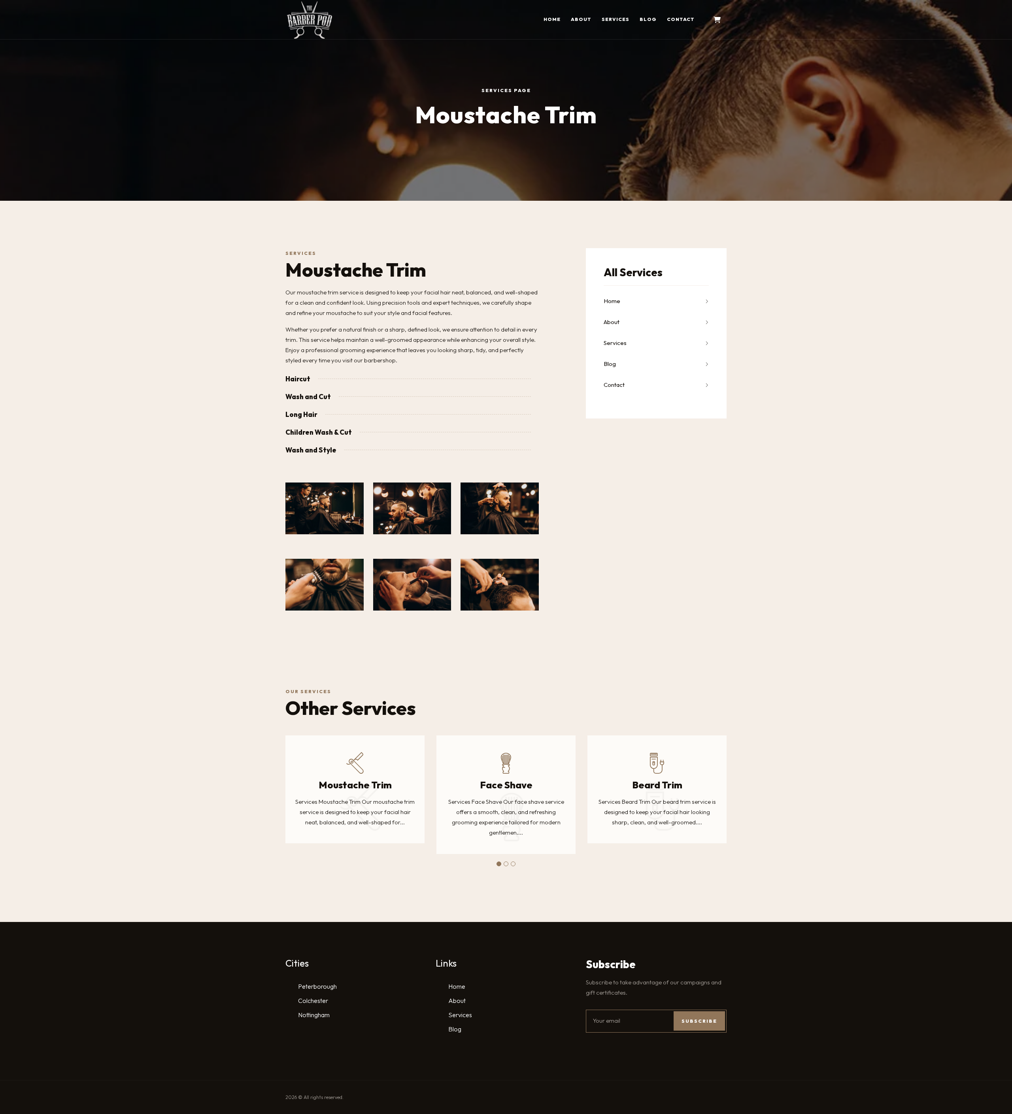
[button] (498, 863)
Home (552, 19)
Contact (681, 19)
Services (615, 19)
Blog (648, 19)
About (581, 19)
